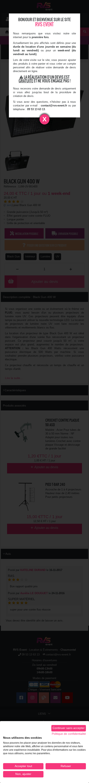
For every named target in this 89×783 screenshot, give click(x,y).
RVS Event (44, 24)
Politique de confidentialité (69, 733)
